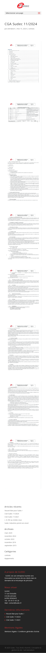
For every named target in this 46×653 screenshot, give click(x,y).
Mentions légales (11, 631)
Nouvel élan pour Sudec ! (14, 510)
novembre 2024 (10, 536)
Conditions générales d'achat (28, 631)
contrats (31, 29)
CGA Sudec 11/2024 (12, 514)
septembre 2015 (10, 545)
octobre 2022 (9, 539)
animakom (11, 29)
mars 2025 (8, 533)
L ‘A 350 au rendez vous (13, 520)
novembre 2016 (10, 542)
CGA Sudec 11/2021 (12, 517)
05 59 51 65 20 (13, 601)
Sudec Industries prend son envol (16, 523)
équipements (9, 558)
